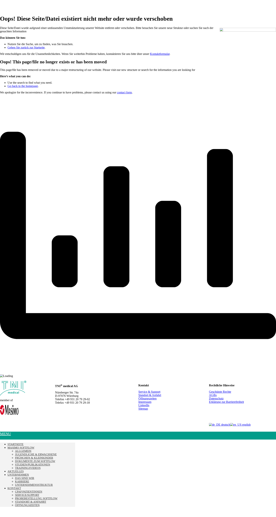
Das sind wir (24, 478)
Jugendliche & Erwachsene (36, 454)
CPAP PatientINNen (28, 491)
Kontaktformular (160, 53)
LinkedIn (143, 405)
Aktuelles (16, 471)
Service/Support (27, 495)
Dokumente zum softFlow (35, 461)
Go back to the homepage (23, 86)
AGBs (213, 395)
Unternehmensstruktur (34, 484)
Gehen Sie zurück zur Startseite (26, 47)
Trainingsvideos (28, 467)
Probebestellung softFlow (36, 498)
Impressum (144, 401)
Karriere (22, 481)
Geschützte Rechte (220, 391)
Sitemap (143, 408)
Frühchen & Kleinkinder (34, 457)
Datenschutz (216, 398)
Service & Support (149, 391)
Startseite (15, 444)
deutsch (225, 424)
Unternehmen (18, 474)
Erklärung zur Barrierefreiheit (226, 401)
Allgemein (23, 451)
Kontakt (14, 488)
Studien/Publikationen (32, 464)
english (246, 424)
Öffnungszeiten (147, 398)
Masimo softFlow (21, 447)
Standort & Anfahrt (149, 395)
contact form (124, 92)
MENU (5, 434)
